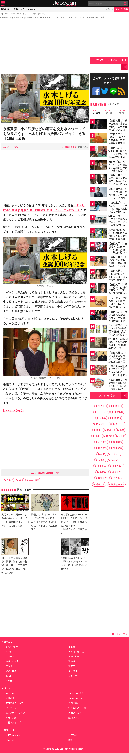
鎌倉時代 (116, 472)
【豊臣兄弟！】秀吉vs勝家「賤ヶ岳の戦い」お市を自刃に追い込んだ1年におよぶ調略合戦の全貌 (117, 128)
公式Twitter (105, 91)
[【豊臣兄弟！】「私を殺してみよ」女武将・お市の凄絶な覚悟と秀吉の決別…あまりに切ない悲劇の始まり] (98, 274)
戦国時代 (117, 405)
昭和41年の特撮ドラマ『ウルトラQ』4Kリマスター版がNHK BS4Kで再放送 (74, 563)
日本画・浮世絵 (76, 651)
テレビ (10, 480)
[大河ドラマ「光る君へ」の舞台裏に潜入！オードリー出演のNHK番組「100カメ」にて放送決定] (15, 503)
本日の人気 (11, 717)
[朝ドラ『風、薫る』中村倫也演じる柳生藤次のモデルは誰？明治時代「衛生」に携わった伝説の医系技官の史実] (98, 165)
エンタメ (72, 671)
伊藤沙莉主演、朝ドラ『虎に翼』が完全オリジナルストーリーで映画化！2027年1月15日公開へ (117, 196)
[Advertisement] (45, 46)
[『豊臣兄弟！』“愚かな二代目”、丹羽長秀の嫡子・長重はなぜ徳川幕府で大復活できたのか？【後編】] (98, 138)
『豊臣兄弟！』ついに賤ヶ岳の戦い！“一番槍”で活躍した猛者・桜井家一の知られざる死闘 (117, 360)
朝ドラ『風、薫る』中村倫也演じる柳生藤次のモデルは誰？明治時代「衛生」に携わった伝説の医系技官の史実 (117, 170)
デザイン (115, 454)
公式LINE (113, 91)
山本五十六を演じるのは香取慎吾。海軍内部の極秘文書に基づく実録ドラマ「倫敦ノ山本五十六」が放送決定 (14, 565)
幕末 (122, 430)
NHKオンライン (13, 410)
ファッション (12, 656)
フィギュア (116, 460)
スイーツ (119, 424)
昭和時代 (102, 478)
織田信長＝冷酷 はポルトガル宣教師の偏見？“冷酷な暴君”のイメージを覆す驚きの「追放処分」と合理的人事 (118, 347)
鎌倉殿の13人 (117, 484)
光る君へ (117, 478)
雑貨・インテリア (14, 661)
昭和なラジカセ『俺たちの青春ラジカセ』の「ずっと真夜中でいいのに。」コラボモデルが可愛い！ (117, 223)
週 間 (109, 112)
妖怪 (21, 480)
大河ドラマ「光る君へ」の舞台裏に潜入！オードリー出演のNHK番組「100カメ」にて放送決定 (15, 520)
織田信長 (117, 442)
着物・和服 (73, 656)
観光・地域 (11, 671)
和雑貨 (71, 661)
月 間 (121, 112)
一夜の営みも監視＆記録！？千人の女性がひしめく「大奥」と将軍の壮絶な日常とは (117, 372)
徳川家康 (117, 448)
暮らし (9, 676)
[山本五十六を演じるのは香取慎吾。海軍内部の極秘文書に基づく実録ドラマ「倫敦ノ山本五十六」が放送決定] (15, 547)
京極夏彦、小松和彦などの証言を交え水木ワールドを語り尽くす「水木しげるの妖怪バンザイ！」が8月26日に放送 (52, 17)
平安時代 (118, 411)
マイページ (11, 707)
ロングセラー (102, 424)
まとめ (71, 646)
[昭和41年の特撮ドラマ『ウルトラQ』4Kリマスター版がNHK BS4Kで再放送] (75, 547)
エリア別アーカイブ (15, 712)
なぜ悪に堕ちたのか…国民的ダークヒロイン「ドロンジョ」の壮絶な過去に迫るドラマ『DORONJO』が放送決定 (74, 523)
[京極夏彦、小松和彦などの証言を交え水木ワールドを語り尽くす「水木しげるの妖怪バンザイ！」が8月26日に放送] (45, 99)
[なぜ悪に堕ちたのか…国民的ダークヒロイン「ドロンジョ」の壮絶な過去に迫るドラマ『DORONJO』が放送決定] (75, 503)
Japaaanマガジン (19, 13)
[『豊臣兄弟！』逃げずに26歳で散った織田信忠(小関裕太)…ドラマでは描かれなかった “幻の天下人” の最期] (98, 261)
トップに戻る (120, 633)
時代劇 (109, 436)
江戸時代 (102, 405)
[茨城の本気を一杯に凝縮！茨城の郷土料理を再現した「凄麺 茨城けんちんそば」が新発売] (98, 384)
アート (9, 651)
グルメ (9, 666)
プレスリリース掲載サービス (111, 60)
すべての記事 (12, 646)
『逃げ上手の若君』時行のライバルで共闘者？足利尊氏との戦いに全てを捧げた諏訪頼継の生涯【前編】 (117, 210)
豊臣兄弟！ (117, 466)
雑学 (98, 430)
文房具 (101, 460)
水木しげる (34, 480)
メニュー (3, 3)
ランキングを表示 (108, 395)
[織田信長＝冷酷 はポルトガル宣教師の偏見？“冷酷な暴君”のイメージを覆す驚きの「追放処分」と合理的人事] (98, 343)
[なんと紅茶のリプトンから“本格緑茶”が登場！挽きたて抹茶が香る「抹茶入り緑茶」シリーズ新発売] (98, 329)
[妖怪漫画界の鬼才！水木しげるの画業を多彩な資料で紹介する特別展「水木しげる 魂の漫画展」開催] (98, 233)
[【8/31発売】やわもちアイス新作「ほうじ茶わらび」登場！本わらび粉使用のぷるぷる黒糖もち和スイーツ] (98, 302)
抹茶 (102, 454)
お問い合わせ (74, 703)
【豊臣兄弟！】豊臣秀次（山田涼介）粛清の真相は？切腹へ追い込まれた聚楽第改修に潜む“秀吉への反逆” (117, 252)
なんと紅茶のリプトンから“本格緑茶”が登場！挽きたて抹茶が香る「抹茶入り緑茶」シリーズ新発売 (117, 332)
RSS (121, 91)
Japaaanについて (76, 698)
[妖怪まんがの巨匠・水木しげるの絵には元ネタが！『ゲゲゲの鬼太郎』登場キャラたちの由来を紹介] (45, 503)
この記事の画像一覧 (46, 473)
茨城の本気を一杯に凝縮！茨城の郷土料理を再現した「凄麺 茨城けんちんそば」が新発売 (118, 386)
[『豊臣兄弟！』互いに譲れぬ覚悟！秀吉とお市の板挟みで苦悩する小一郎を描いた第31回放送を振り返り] (98, 315)
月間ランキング (13, 722)
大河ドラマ (102, 411)
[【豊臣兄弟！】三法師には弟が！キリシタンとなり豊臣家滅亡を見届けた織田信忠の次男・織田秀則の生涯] (98, 152)
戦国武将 (116, 417)
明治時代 (102, 448)
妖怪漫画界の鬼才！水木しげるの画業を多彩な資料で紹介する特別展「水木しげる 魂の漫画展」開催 (118, 237)
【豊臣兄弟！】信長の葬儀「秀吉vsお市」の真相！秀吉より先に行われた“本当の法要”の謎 (117, 182)
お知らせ (10, 698)
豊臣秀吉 (101, 466)
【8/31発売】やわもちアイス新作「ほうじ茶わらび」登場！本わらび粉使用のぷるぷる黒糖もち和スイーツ (117, 307)
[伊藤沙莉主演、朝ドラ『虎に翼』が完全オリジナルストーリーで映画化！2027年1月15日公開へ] (98, 193)
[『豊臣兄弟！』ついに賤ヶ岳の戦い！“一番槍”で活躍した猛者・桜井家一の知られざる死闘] (98, 356)
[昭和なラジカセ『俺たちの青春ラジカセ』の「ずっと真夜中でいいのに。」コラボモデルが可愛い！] (98, 220)
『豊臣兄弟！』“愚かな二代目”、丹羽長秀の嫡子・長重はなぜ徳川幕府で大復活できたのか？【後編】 (117, 141)
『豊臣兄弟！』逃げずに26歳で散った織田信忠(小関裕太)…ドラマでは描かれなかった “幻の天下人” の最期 (118, 266)
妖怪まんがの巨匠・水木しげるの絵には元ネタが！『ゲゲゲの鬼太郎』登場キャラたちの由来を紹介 (44, 522)
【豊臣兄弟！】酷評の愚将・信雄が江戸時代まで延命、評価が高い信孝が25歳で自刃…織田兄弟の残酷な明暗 (118, 293)
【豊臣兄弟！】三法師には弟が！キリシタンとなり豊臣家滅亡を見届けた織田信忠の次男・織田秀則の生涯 (117, 156)
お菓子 (110, 430)
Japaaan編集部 (69, 146)
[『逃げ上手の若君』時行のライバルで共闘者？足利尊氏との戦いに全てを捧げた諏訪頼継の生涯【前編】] (98, 206)
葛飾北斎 (100, 484)
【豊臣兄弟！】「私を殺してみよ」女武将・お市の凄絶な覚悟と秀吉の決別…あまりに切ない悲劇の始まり (117, 279)
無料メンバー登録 (77, 707)
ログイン (109, 9)
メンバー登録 (121, 9)
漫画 (97, 436)
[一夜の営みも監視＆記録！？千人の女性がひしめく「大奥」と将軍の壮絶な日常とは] (98, 370)
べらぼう (102, 442)
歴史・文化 (73, 676)
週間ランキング (76, 717)
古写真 (9, 680)
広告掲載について (14, 703)
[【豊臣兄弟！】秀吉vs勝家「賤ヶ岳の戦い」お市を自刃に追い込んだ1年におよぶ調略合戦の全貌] (98, 124)
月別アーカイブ (75, 712)
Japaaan (64, 3)
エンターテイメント (39, 13)
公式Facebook (96, 91)
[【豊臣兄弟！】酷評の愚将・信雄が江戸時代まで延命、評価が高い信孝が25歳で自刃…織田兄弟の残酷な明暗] (98, 288)
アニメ (102, 417)
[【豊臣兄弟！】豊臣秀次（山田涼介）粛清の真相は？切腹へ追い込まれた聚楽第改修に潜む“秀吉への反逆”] (98, 247)
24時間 (96, 112)
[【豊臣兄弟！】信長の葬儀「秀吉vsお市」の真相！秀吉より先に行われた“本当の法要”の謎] (98, 179)
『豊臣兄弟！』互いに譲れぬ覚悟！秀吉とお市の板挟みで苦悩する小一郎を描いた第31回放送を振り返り (117, 319)
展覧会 (102, 472)
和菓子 (71, 666)
